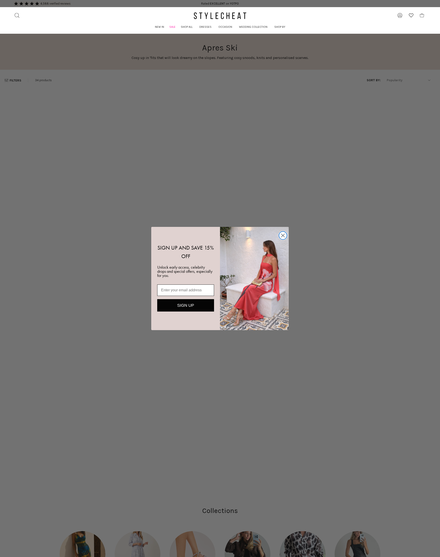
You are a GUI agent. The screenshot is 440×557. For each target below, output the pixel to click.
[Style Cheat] (220, 15)
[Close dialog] (283, 235)
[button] (186, 27)
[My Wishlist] (411, 15)
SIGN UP (185, 305)
